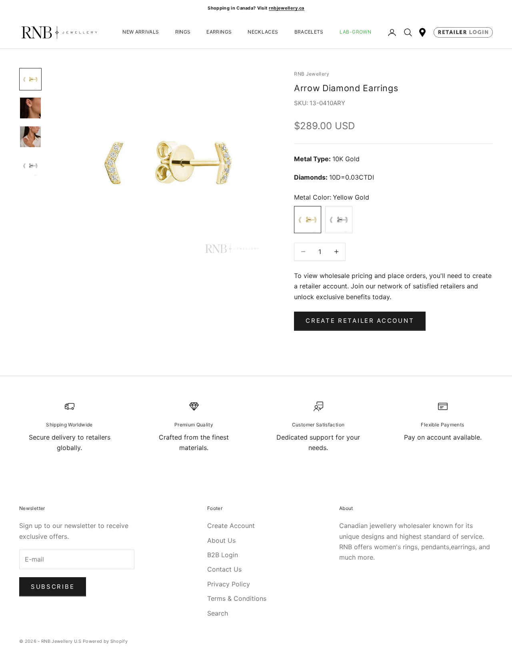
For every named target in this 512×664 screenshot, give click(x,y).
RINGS (183, 32)
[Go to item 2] (30, 108)
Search (217, 613)
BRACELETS (309, 32)
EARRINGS (219, 32)
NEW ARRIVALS (140, 32)
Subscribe (52, 586)
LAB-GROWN (355, 32)
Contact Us (224, 569)
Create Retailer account (360, 320)
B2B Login (222, 555)
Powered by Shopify (105, 641)
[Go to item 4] (30, 165)
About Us (221, 540)
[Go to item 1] (30, 79)
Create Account (231, 526)
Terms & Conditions (236, 598)
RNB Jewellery (311, 74)
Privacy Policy (228, 584)
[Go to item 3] (30, 137)
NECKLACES (263, 32)
